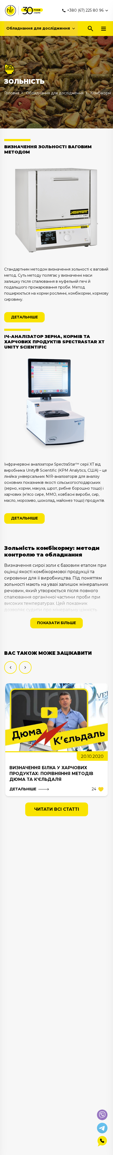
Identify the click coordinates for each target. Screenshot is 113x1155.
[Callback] (102, 1141)
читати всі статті (56, 809)
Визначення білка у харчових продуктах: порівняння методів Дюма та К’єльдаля (51, 773)
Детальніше (24, 317)
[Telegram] (102, 1128)
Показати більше (56, 622)
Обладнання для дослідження (38, 28)
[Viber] (102, 1115)
